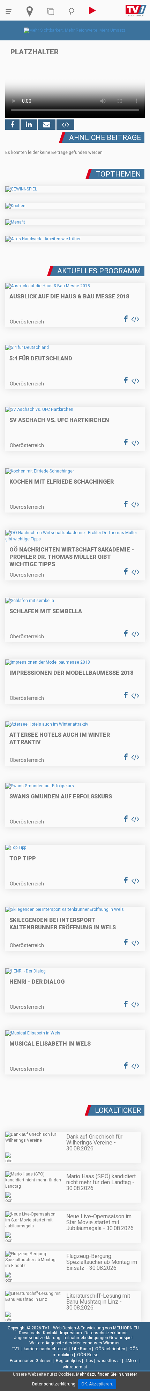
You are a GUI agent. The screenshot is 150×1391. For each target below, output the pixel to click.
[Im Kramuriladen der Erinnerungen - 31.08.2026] (75, 1107)
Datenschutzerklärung (106, 1332)
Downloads (29, 1332)
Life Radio (81, 1348)
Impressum (71, 1332)
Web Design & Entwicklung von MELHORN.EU (96, 1328)
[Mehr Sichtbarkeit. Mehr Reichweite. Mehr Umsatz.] (75, 30)
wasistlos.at (109, 1360)
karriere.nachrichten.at (46, 1348)
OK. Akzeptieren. (97, 1384)
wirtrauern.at (75, 1367)
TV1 (16, 1348)
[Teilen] (46, 124)
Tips (89, 1360)
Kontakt (50, 1332)
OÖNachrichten (110, 1348)
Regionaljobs (68, 1360)
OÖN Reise (87, 1354)
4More (131, 1360)
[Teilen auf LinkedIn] (29, 124)
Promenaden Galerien (31, 1360)
